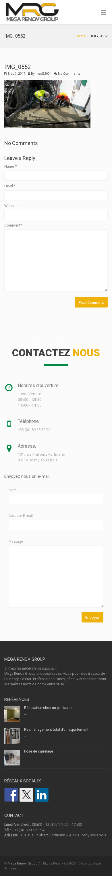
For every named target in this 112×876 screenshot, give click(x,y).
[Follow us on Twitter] (26, 795)
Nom (13, 490)
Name (10, 166)
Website (11, 205)
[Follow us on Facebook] (11, 795)
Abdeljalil (11, 868)
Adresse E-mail (21, 515)
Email (10, 185)
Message (16, 541)
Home (81, 35)
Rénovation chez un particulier (48, 708)
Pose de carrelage (38, 751)
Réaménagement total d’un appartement (56, 730)
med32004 (43, 73)
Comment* (13, 225)
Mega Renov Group (23, 863)
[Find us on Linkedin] (42, 795)
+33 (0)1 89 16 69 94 (28, 829)
